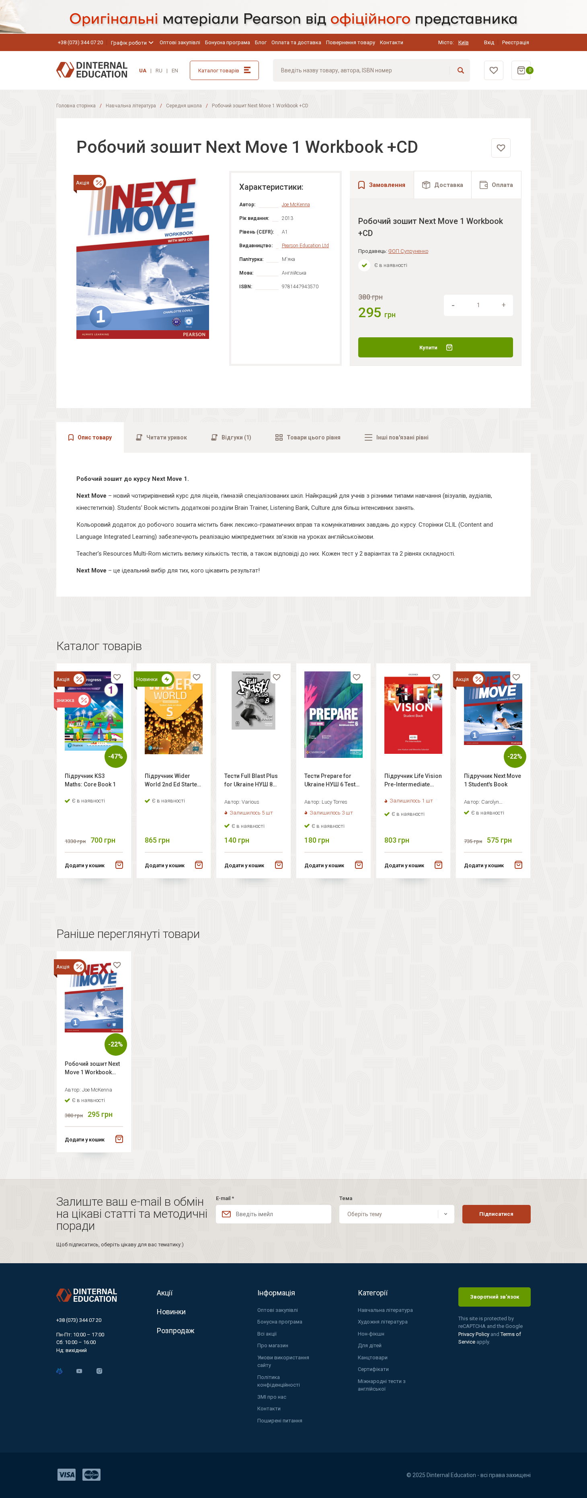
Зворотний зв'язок (494, 1297)
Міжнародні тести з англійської (382, 1385)
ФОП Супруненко (408, 251)
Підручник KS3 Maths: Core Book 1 (90, 780)
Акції (164, 1293)
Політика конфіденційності (278, 1381)
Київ (463, 42)
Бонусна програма (227, 42)
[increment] (503, 305)
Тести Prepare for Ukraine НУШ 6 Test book (329, 781)
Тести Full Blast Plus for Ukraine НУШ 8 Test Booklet (251, 781)
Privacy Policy (474, 1334)
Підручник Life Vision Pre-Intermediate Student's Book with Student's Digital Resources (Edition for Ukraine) (413, 781)
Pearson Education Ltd (305, 245)
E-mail (225, 1198)
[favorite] (501, 148)
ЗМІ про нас (271, 1397)
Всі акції (267, 1334)
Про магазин (272, 1345)
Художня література (383, 1322)
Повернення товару (350, 42)
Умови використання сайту (283, 1361)
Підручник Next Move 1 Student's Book (492, 780)
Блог (261, 42)
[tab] (443, 185)
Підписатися (496, 1214)
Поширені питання (279, 1421)
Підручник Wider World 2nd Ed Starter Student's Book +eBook (172, 781)
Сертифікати (373, 1369)
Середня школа (184, 106)
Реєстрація (515, 42)
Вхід (489, 42)
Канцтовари (373, 1357)
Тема (345, 1198)
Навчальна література (131, 106)
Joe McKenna (296, 204)
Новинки (171, 1311)
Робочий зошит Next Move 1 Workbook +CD (92, 1069)
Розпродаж (176, 1330)
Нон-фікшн (371, 1334)
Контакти (391, 42)
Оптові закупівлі (180, 42)
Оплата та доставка (296, 42)
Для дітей (370, 1345)
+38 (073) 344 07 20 (80, 42)
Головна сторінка (76, 106)
